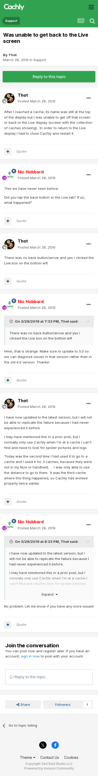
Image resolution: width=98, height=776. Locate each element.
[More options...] (88, 98)
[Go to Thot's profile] (9, 98)
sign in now (30, 656)
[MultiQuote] (7, 151)
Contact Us (49, 757)
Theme (26, 757)
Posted (36, 101)
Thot (12, 55)
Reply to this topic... (31, 677)
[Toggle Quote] (11, 321)
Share (24, 704)
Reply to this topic (49, 76)
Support (39, 60)
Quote (21, 151)
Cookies (71, 757)
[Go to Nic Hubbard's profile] (9, 175)
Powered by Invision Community (49, 768)
